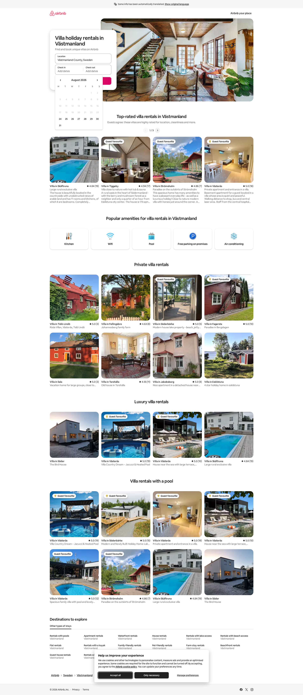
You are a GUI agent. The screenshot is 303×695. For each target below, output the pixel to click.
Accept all (115, 675)
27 (78, 119)
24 (60, 119)
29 (91, 119)
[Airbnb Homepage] (58, 13)
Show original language (177, 4)
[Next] (157, 130)
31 (60, 125)
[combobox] (83, 60)
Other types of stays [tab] (60, 626)
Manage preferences (188, 675)
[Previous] (145, 130)
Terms (86, 689)
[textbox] (69, 71)
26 (72, 119)
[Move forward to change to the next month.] (97, 80)
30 (97, 119)
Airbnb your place (240, 13)
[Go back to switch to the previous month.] (61, 80)
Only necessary (152, 675)
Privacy (76, 689)
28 (85, 119)
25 (66, 119)
